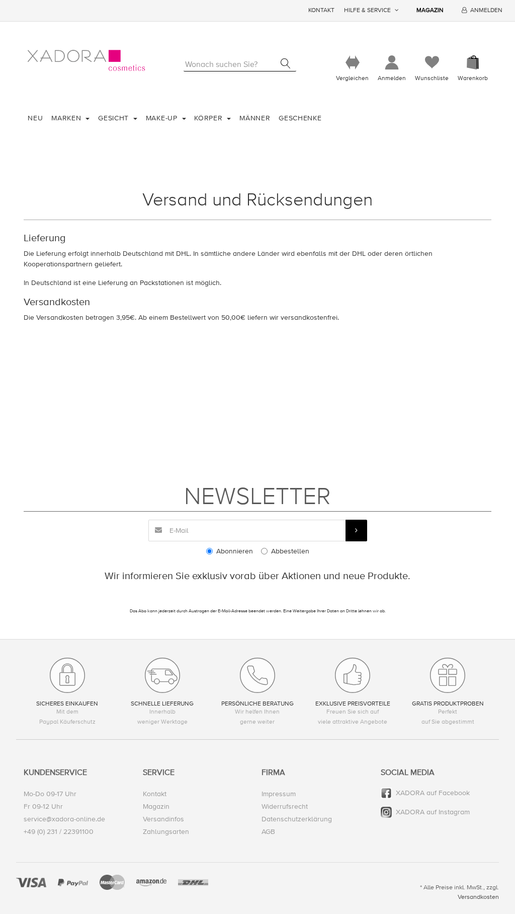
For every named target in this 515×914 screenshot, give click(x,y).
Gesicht (114, 118)
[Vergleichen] (352, 62)
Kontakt (321, 10)
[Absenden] (356, 530)
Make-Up (163, 118)
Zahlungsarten (166, 831)
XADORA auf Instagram (433, 812)
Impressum (279, 794)
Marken (67, 118)
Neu (35, 118)
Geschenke (300, 118)
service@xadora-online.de (64, 819)
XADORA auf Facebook (433, 793)
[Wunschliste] (431, 62)
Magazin (430, 10)
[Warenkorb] (472, 62)
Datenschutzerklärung (297, 819)
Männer (254, 118)
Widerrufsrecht (285, 806)
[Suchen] (285, 63)
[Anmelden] (391, 62)
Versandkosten (478, 897)
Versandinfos (163, 819)
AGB (268, 831)
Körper (209, 118)
